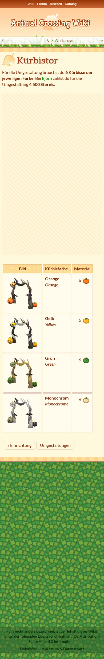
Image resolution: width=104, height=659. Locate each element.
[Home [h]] (52, 21)
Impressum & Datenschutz (62, 648)
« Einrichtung (19, 445)
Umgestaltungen (55, 445)
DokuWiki (28, 648)
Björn (47, 78)
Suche (48, 40)
